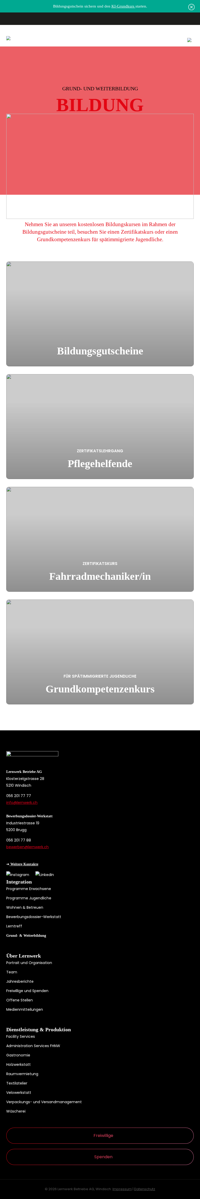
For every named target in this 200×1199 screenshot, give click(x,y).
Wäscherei (16, 1111)
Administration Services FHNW (33, 1045)
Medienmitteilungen (24, 1009)
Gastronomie (18, 1055)
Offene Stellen (19, 1000)
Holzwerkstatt (18, 1064)
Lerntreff (14, 926)
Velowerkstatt (18, 1092)
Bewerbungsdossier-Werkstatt (33, 916)
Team (11, 972)
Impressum (122, 1189)
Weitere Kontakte (23, 864)
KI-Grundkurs (123, 6)
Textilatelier (16, 1083)
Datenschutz (144, 1189)
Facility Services (20, 1036)
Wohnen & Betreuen (24, 907)
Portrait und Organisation (29, 962)
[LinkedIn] (44, 874)
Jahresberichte (20, 981)
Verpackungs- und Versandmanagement (44, 1101)
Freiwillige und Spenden (27, 990)
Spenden (103, 1157)
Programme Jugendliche (28, 898)
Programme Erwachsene (28, 888)
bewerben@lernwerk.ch (27, 847)
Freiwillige (103, 1136)
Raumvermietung (22, 1073)
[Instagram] (17, 874)
